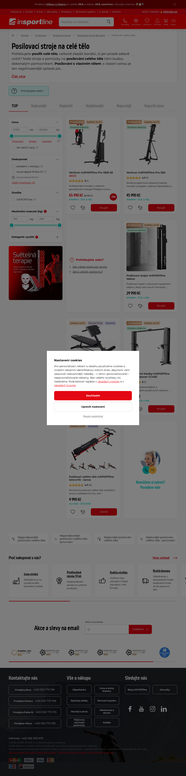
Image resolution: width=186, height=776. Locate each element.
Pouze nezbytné (93, 416)
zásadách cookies (109, 381)
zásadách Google (65, 385)
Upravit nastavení (93, 406)
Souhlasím (93, 395)
